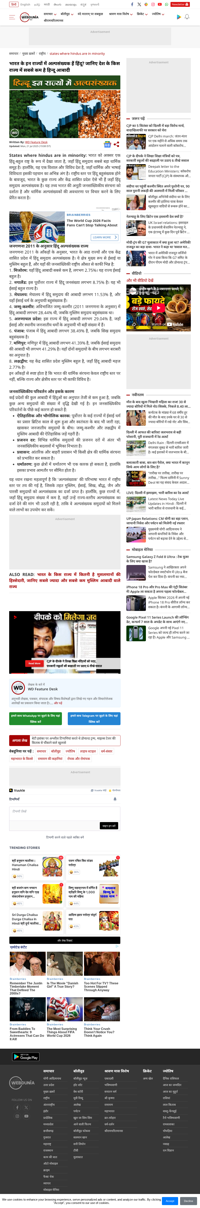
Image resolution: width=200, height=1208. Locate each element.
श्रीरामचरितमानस (53, 20)
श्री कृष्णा (109, 1098)
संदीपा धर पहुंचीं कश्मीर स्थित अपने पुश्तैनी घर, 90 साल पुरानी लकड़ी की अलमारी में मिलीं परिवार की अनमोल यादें (158, 188)
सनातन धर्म (110, 1091)
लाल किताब (169, 1105)
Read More (34, 663)
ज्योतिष (156, 14)
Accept (170, 1201)
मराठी (47, 4)
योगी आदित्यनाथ (52, 1078)
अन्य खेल (148, 1078)
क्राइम (46, 1170)
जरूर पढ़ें (138, 118)
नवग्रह (166, 1144)
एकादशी (108, 1078)
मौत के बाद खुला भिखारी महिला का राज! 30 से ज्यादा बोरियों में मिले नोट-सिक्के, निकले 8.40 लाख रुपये (158, 404)
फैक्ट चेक (48, 1176)
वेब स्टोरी (78, 1091)
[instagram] (153, 4)
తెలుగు (57, 4)
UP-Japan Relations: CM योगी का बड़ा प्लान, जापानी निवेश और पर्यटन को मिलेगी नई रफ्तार (157, 520)
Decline (188, 1201)
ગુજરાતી (94, 4)
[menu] (13, 17)
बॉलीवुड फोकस (81, 1131)
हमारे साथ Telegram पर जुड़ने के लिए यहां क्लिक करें (94, 719)
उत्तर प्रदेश (48, 1085)
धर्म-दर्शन (109, 1124)
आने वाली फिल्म (82, 1124)
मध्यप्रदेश (48, 1124)
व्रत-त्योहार (110, 1118)
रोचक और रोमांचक (78, 758)
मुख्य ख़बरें (28, 53)
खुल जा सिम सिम (82, 1118)
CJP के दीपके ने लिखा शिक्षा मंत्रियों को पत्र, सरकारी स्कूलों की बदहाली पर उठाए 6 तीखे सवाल (157, 158)
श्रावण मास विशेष (119, 14)
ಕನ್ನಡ (83, 4)
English (25, 4)
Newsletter (178, 4)
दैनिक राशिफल (171, 1078)
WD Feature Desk (36, 142)
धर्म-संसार (106, 751)
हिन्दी (13, 4)
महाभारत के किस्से (22, 758)
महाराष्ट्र (47, 1144)
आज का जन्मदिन (172, 1085)
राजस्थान (48, 1150)
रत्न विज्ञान (168, 1150)
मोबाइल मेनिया (142, 549)
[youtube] (160, 4)
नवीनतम (138, 394)
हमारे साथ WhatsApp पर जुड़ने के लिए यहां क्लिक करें (35, 719)
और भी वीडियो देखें (139, 280)
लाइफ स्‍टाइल (88, 751)
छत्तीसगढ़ (48, 1131)
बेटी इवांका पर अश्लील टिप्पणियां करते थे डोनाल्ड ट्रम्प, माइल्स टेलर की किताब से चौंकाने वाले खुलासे (73, 740)
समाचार (48, 14)
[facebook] (132, 4)
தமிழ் (37, 4)
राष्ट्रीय (42, 53)
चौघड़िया (167, 1131)
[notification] (187, 17)
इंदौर (45, 1111)
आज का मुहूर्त (170, 1091)
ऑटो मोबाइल (50, 1163)
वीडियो (136, 273)
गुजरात (47, 1137)
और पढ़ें (58, 703)
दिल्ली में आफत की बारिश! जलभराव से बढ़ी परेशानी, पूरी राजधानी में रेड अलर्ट (153, 434)
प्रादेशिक (48, 1118)
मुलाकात (78, 1157)
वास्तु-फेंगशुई (169, 1111)
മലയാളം (71, 4)
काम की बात (50, 1157)
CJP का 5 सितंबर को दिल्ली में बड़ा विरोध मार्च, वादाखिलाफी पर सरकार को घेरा (155, 127)
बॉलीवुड (65, 14)
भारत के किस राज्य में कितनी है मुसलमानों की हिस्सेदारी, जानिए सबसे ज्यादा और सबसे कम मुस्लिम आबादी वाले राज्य (65, 580)
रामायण (108, 1105)
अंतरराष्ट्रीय (49, 1105)
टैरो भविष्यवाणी (171, 1118)
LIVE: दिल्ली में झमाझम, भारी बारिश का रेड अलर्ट (157, 493)
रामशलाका (168, 1124)
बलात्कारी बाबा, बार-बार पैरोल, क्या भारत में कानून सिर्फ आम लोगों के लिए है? (158, 464)
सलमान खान (80, 1137)
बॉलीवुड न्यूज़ (80, 1078)
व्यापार (47, 1183)
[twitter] (139, 4)
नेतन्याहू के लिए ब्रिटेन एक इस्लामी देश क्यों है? (154, 216)
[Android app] (25, 1057)
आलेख (77, 1105)
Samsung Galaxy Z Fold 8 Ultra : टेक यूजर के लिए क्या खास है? (157, 558)
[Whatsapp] (167, 4)
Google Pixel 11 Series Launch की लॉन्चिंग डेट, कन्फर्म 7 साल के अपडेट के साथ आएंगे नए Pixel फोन (157, 619)
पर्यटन (76, 1111)
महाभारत (109, 1111)
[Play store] (179, 17)
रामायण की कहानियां (50, 758)
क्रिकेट (140, 14)
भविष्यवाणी (110, 1085)
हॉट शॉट (77, 1085)
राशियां (166, 1098)
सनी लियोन (79, 1144)
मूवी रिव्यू (78, 1098)
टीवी (75, 1150)
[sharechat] (146, 4)
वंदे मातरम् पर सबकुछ (90, 14)
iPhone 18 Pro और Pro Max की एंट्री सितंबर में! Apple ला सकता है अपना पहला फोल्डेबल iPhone (156, 589)
